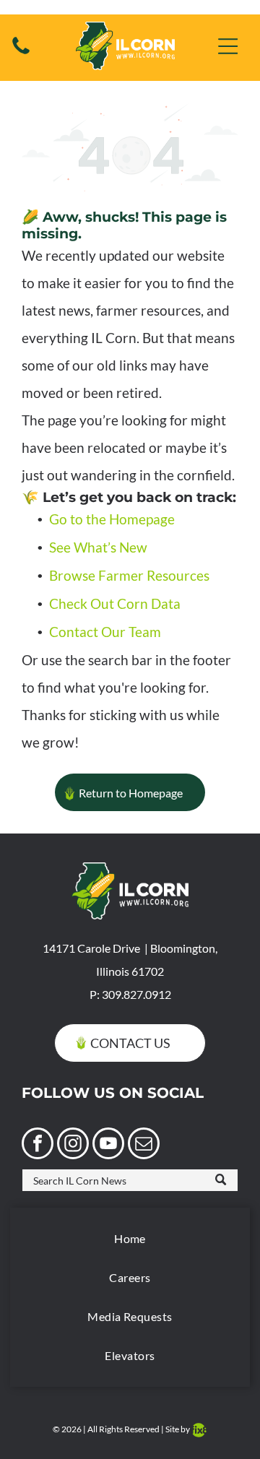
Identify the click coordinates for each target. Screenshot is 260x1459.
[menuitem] (130, 1238)
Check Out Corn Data (115, 603)
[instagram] (73, 1145)
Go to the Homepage (112, 519)
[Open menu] (228, 46)
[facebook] (37, 1145)
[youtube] (108, 1145)
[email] (144, 1145)
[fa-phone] (21, 52)
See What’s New (98, 547)
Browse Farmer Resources (129, 575)
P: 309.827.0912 (130, 994)
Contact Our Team (105, 631)
